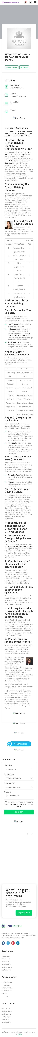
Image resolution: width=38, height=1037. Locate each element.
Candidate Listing (7, 988)
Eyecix (20, 1034)
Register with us (24, 913)
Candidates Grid (6, 990)
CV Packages (6, 985)
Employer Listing (7, 967)
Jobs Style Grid (6, 964)
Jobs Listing (5, 961)
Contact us (5, 996)
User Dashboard (7, 982)
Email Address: (9, 774)
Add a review (12, 67)
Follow (25, 67)
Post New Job (6, 959)
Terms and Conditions (16, 804)
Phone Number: (9, 783)
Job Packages (6, 956)
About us (4, 993)
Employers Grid (6, 970)
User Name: (8, 765)
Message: (7, 792)
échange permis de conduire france (20, 546)
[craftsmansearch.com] (10, 2)
